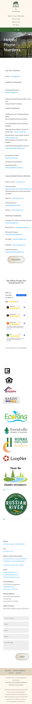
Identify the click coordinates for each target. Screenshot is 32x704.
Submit (22, 657)
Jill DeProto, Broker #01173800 (13, 565)
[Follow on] (17, 353)
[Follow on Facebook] (11, 353)
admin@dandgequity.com (11, 577)
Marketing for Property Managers (16, 684)
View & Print (16, 259)
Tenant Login (16, 22)
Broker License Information (16, 16)
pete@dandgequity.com (10, 575)
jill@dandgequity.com (10, 572)
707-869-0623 (16, 11)
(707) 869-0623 (8, 544)
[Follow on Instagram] (14, 353)
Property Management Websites (18, 682)
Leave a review (21, 295)
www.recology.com (11, 92)
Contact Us (18, 673)
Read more (9, 329)
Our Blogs (16, 25)
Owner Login (16, 19)
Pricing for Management (19, 670)
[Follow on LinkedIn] (21, 353)
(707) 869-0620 (20, 544)
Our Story (11, 673)
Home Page (8, 670)
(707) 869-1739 (8, 551)
